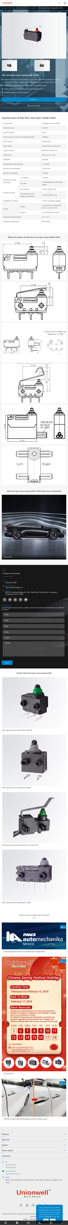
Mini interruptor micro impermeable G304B (16, 902)
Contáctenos (34, 99)
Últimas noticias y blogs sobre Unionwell (34, 915)
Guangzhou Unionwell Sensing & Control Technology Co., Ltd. (35, 1214)
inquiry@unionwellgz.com (13, 587)
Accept (53, 1220)
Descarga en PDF (35, 106)
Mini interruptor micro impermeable (27, 8)
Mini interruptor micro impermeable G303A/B (17, 730)
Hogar (5, 8)
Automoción (8, 557)
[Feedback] (51, 1223)
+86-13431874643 (10, 1167)
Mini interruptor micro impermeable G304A (50, 8)
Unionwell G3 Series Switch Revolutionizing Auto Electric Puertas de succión (25, 1119)
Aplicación (6, 1140)
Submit (7, 663)
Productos (12, 8)
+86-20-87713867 (11, 582)
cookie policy (48, 1216)
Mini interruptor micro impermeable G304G (16, 787)
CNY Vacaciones (8, 1073)
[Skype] (17, 1223)
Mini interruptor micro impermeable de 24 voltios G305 (20, 845)
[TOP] (62, 1223)
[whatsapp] (5, 1223)
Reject (46, 1220)
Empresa (5, 1145)
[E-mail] (28, 1223)
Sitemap (25, 1219)
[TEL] (39, 1223)
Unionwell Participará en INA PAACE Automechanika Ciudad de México (24, 951)
